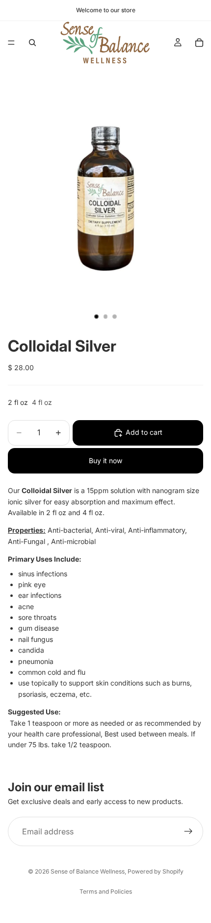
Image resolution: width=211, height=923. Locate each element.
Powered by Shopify (156, 871)
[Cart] (199, 42)
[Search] (32, 42)
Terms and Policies (105, 891)
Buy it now (105, 460)
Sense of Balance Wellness (88, 871)
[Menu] (11, 42)
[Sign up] (188, 832)
